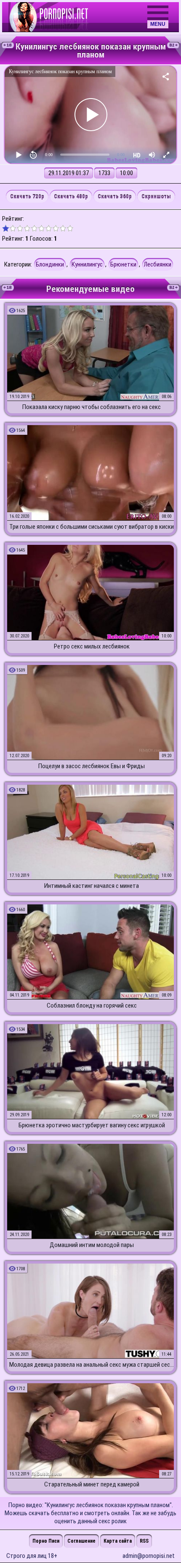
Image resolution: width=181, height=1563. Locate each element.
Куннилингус (87, 264)
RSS (144, 1541)
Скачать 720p (27, 196)
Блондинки (50, 264)
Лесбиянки (157, 264)
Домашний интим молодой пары (92, 1245)
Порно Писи (45, 1541)
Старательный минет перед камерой (91, 1484)
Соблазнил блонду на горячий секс (92, 1005)
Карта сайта (118, 1541)
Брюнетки (123, 264)
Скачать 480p (71, 196)
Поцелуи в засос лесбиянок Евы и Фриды (91, 766)
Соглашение (81, 1541)
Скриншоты (156, 196)
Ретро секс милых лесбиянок (92, 646)
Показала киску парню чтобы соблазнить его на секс (91, 407)
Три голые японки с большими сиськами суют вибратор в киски (91, 526)
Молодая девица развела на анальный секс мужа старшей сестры (91, 1364)
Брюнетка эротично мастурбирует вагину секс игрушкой (92, 1125)
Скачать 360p (115, 196)
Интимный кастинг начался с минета (91, 886)
